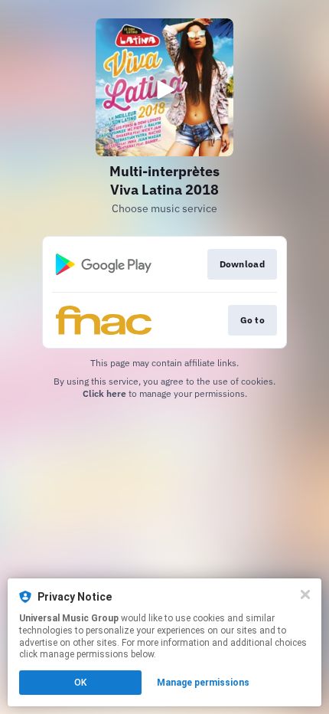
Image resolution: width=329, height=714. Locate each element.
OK (80, 682)
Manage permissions (203, 682)
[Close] (305, 594)
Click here (104, 393)
